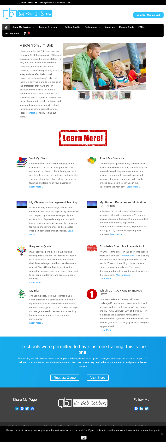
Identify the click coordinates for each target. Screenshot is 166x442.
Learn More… (36, 186)
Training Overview (48, 27)
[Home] (6, 27)
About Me (110, 27)
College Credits (72, 27)
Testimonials (91, 27)
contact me (33, 112)
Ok (84, 437)
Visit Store (97, 377)
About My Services (21, 27)
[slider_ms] (112, 95)
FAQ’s (141, 27)
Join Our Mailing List (148, 15)
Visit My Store (12, 33)
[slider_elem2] (98, 95)
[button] (67, 66)
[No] (162, 434)
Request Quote (126, 27)
